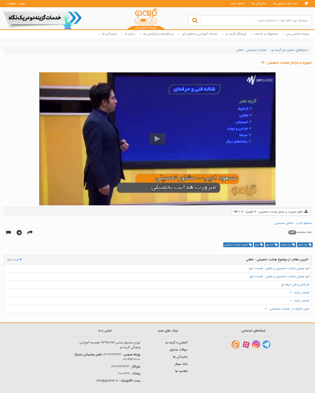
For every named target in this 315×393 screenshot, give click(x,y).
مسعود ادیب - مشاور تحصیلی (293, 223)
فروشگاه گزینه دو (236, 33)
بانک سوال (181, 364)
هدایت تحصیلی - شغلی (251, 50)
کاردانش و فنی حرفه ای (295, 284)
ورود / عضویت (16, 3)
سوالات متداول (178, 349)
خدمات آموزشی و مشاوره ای (199, 33)
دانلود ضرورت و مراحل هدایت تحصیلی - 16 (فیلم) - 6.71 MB (269, 212)
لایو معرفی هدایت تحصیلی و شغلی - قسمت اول (279, 276)
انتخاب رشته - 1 (300, 300)
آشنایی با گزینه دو (176, 342)
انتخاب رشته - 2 (299, 292)
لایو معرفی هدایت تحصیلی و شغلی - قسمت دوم (279, 268)
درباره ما (130, 33)
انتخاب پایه (238, 3)
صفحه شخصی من (297, 33)
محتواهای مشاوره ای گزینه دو (289, 50)
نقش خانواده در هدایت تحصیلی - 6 (287, 308)
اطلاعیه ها (181, 371)
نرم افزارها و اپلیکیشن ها (158, 33)
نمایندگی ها (259, 3)
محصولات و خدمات (266, 33)
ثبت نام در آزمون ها (285, 3)
